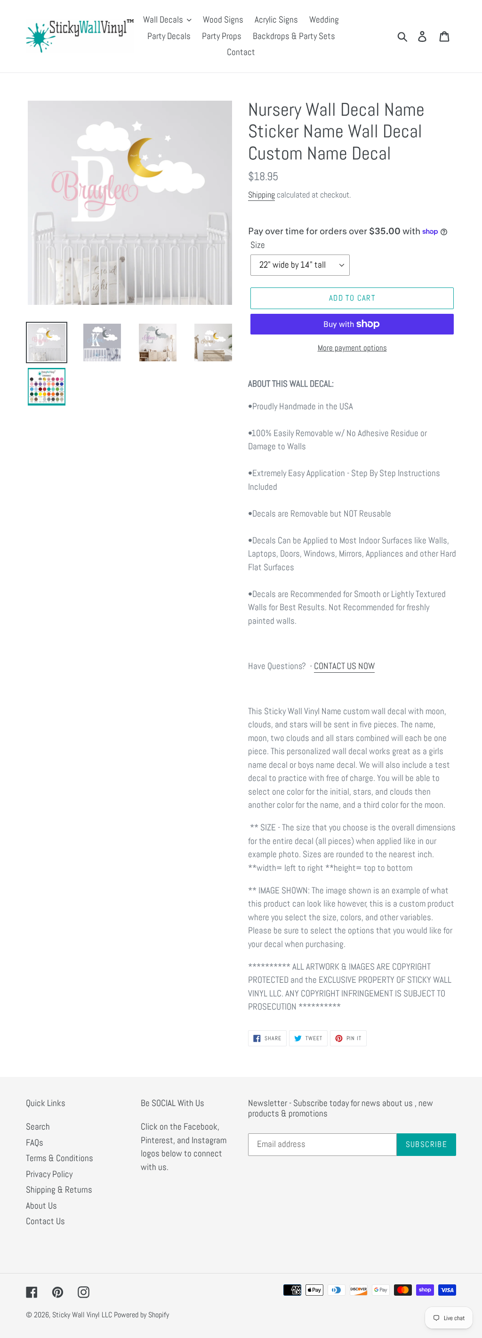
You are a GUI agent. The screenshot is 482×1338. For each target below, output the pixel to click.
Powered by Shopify (141, 1315)
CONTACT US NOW (344, 666)
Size (257, 245)
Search (38, 1126)
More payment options (352, 347)
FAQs (34, 1142)
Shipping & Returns (59, 1189)
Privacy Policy (49, 1174)
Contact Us (45, 1221)
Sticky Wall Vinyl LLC (82, 1315)
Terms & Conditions (59, 1158)
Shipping (261, 194)
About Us (41, 1205)
